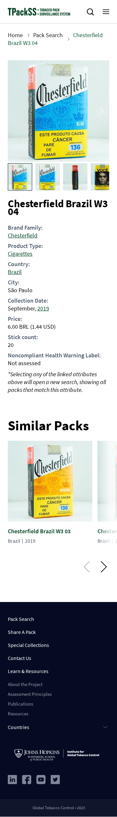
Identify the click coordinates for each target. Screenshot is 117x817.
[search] (91, 12)
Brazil (15, 272)
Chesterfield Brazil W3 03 (39, 531)
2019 (43, 308)
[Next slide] (101, 111)
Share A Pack (22, 632)
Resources (18, 713)
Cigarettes (20, 253)
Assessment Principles (30, 694)
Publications (20, 704)
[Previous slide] (15, 111)
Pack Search (48, 35)
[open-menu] (106, 11)
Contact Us (19, 658)
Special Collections (28, 645)
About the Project (25, 684)
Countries (18, 727)
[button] (20, 177)
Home (15, 35)
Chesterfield (22, 235)
